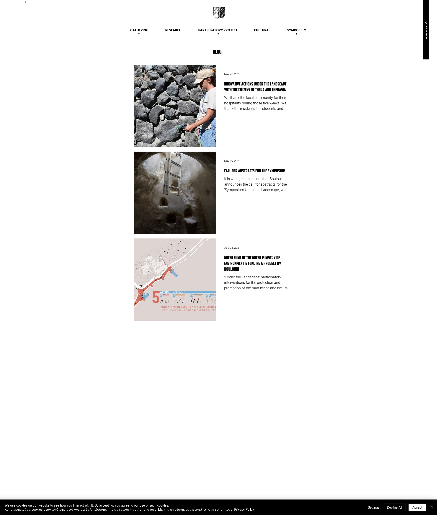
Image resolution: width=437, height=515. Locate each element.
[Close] (431, 507)
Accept (417, 507)
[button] (426, 29)
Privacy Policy (244, 509)
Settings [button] (373, 507)
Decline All (394, 507)
